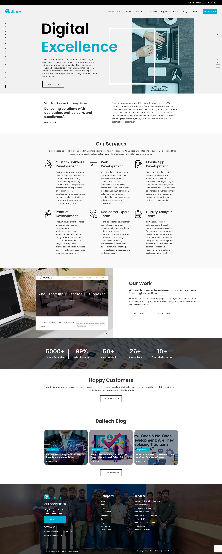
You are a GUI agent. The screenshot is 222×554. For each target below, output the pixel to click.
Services (138, 11)
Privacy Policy (142, 551)
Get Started (139, 313)
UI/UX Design (139, 526)
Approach (165, 11)
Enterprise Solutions (142, 530)
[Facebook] (47, 511)
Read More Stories (111, 399)
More (53, 122)
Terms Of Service (169, 551)
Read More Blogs (111, 473)
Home (111, 11)
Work (128, 11)
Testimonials (151, 11)
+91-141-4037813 (194, 3)
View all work (163, 313)
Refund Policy (155, 551)
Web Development (112, 164)
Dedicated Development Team (147, 515)
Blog (185, 11)
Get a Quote (210, 11)
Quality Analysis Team (159, 214)
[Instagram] (60, 511)
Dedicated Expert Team (115, 214)
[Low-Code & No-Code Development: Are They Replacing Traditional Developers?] (156, 447)
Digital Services (52, 450)
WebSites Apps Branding (5, 51)
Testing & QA (139, 519)
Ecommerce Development (145, 522)
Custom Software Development (70, 164)
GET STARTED (53, 84)
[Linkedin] (54, 511)
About (120, 11)
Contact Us (196, 11)
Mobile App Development (157, 164)
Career (176, 11)
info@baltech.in (210, 3)
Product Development (67, 214)
